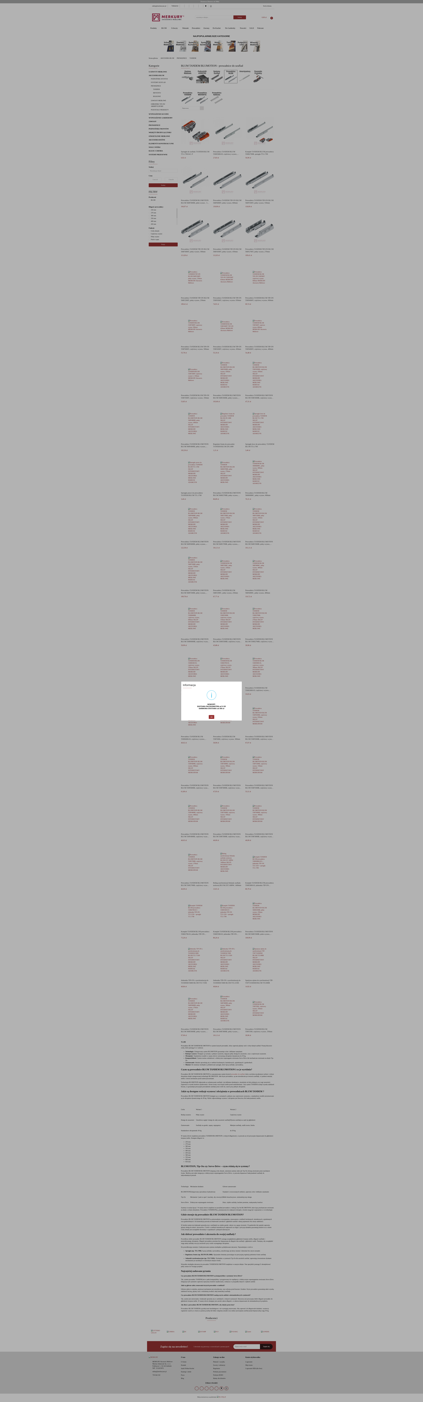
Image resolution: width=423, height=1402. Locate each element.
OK (211, 717)
